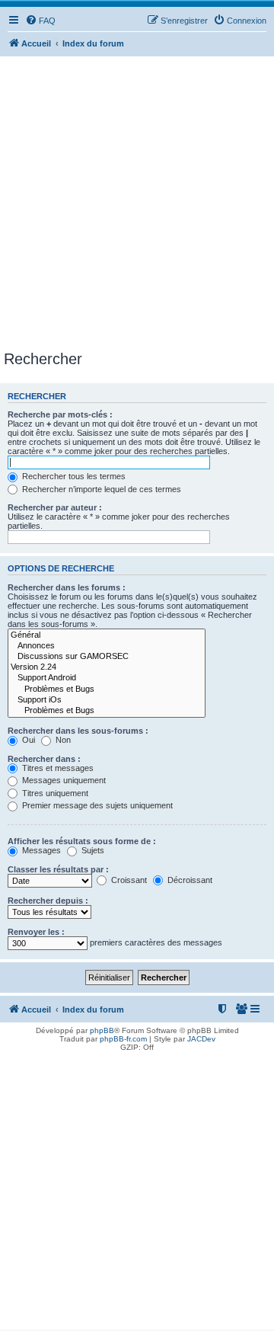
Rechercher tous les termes (73, 476)
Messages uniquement (63, 780)
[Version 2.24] (106, 667)
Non (62, 739)
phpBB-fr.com (123, 1039)
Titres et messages (57, 768)
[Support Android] (106, 678)
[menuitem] (40, 20)
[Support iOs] (106, 700)
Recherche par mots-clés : (60, 414)
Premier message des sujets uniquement (96, 805)
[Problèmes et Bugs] (106, 689)
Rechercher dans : (44, 758)
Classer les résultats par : (58, 869)
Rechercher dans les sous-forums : (78, 730)
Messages (40, 850)
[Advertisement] (137, 206)
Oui (27, 739)
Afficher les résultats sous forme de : (82, 841)
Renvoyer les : (36, 931)
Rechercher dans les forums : (67, 587)
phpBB (102, 1030)
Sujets (91, 850)
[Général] (106, 635)
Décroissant (188, 880)
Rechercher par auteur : (55, 507)
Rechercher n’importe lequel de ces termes (100, 489)
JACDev (201, 1039)
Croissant (128, 880)
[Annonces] (106, 646)
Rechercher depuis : (48, 900)
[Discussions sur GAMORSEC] (106, 656)
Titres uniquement (54, 793)
